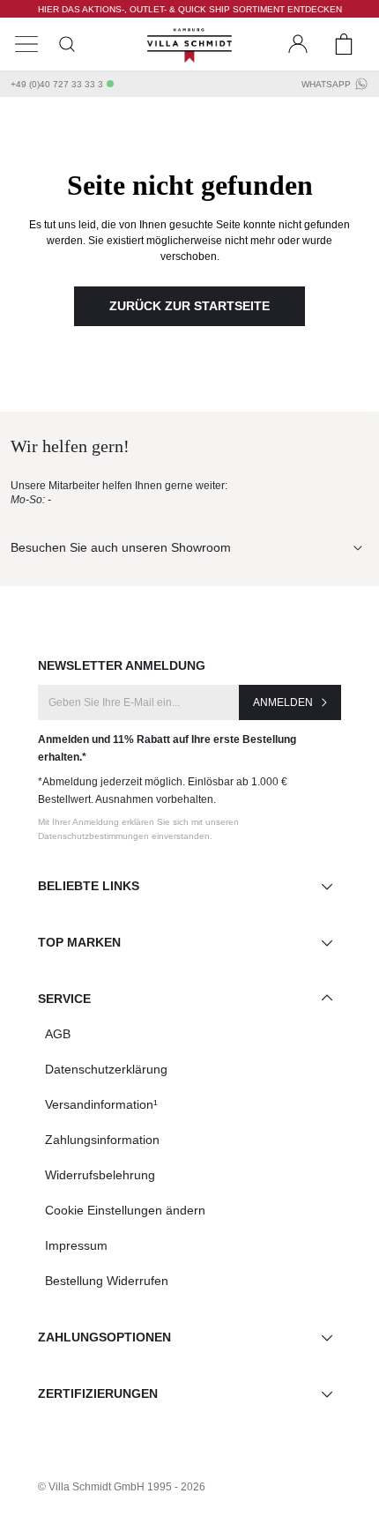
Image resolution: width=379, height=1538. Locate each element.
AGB (58, 1034)
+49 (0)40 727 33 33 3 (57, 84)
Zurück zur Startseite (189, 306)
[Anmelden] (298, 44)
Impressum (76, 1245)
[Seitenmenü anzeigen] (26, 44)
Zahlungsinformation (102, 1140)
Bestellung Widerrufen (106, 1281)
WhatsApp (326, 84)
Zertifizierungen (98, 1393)
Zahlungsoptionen (104, 1337)
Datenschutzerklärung (106, 1069)
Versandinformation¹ (101, 1104)
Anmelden (283, 702)
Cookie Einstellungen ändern (125, 1210)
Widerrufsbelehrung (100, 1175)
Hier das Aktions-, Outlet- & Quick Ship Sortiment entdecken (190, 9)
